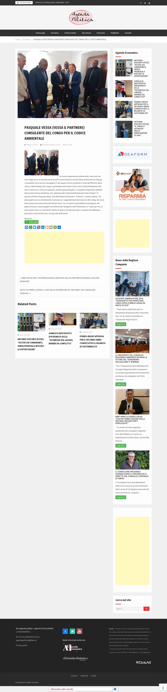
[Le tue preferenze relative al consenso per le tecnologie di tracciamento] (163, 688)
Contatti (128, 33)
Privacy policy (21, 645)
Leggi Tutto (121, 324)
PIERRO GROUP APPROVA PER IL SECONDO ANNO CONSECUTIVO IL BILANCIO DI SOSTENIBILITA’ (141, 107)
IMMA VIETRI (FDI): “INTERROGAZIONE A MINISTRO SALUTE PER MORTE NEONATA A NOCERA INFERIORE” (60, 280)
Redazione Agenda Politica (51, 145)
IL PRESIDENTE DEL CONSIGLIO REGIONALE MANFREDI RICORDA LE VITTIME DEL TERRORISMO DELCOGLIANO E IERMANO (131, 358)
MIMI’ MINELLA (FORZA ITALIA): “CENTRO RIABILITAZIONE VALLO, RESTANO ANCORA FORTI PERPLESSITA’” (130, 420)
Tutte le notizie (70, 33)
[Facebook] (141, 3)
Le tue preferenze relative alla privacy (93, 689)
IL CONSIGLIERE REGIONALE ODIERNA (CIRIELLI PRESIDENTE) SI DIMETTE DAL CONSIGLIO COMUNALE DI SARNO (132, 475)
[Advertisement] (64, 247)
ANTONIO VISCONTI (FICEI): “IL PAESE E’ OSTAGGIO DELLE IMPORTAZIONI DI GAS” (141, 129)
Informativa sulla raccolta (62, 689)
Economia (101, 33)
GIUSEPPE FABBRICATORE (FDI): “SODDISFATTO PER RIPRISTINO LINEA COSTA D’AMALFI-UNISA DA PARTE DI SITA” (130, 301)
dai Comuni (86, 33)
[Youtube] (149, 3)
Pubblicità (115, 33)
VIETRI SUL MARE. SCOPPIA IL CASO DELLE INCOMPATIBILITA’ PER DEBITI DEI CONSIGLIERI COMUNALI (57, 291)
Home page (40, 33)
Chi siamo (55, 33)
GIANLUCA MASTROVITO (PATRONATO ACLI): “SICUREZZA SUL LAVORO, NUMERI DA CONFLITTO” (141, 89)
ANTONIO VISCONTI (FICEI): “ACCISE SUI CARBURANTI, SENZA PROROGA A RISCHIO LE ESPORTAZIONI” (141, 68)
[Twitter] (145, 3)
